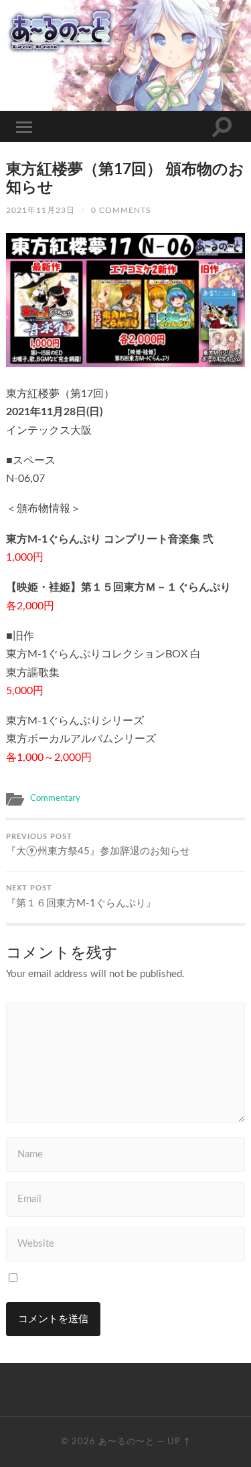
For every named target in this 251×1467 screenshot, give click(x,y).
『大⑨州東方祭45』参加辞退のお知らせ (98, 845)
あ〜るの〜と (126, 1442)
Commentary (55, 798)
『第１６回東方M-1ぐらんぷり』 (81, 896)
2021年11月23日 (40, 210)
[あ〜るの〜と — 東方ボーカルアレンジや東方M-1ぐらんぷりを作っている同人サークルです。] (125, 30)
